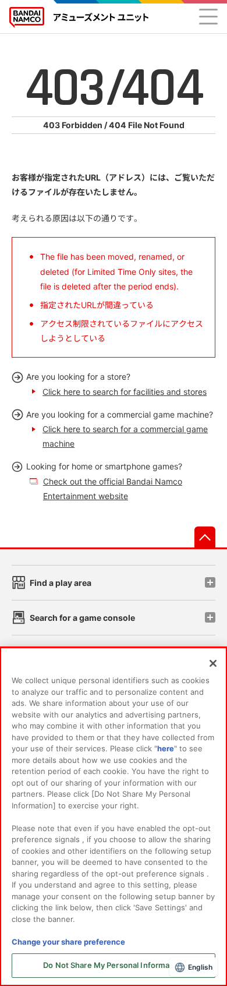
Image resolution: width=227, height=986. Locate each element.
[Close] (213, 663)
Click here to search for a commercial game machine (125, 436)
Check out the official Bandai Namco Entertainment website (112, 488)
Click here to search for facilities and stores (124, 392)
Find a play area (60, 583)
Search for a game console (82, 618)
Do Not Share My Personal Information (113, 965)
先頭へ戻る (204, 536)
